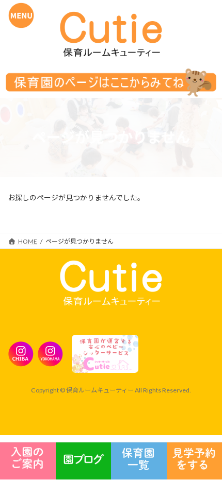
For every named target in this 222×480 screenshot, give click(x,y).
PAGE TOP (191, 403)
